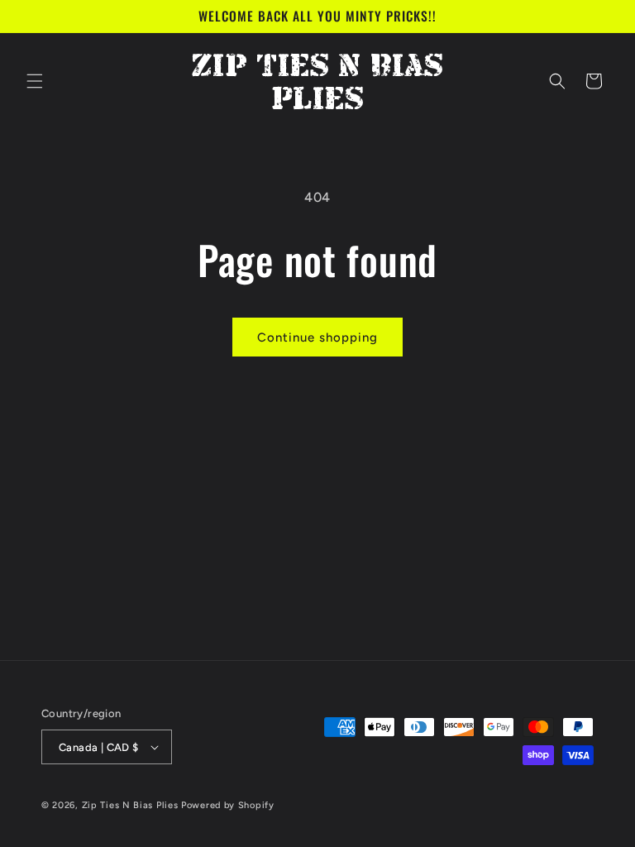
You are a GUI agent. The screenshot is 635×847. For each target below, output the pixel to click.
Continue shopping (317, 337)
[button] (35, 81)
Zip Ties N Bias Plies (130, 805)
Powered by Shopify (228, 805)
